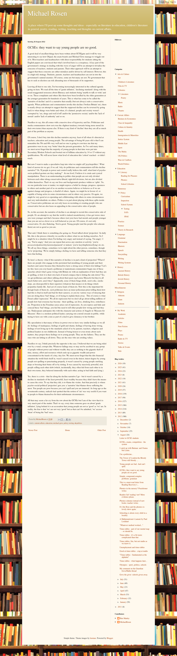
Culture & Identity (125, 127)
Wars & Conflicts (124, 160)
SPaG (126, 216)
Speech (120, 250)
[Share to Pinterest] (69, 419)
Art (119, 77)
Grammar (121, 238)
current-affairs (40, 423)
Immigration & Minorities (128, 135)
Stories (120, 343)
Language (121, 234)
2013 (120, 412)
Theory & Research (125, 229)
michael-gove (58, 423)
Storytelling (122, 254)
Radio (120, 106)
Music (120, 102)
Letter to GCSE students (129, 438)
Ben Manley (124, 618)
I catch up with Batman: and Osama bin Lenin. (134, 449)
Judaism (121, 303)
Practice (121, 221)
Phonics (124, 180)
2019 (120, 389)
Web (119, 351)
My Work (121, 310)
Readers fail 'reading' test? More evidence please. (132, 495)
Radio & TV (123, 338)
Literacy (124, 172)
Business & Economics (127, 118)
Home (67, 430)
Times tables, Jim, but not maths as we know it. (133, 542)
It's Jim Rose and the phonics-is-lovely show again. (132, 507)
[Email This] (59, 419)
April (122, 590)
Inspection (125, 200)
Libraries (121, 90)
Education (121, 168)
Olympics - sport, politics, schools (133, 564)
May (122, 587)
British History (124, 275)
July (122, 579)
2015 (120, 405)
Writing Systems (124, 262)
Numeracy (122, 188)
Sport (120, 147)
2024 (120, 371)
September (124, 431)
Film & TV (122, 86)
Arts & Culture (123, 74)
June (122, 583)
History (120, 267)
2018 (120, 393)
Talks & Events (124, 347)
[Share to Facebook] (67, 419)
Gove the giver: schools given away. (134, 574)
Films (120, 322)
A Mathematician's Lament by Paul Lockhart (133, 520)
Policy (123, 192)
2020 (120, 386)
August (123, 434)
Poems (120, 334)
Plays (120, 330)
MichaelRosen (125, 622)
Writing (121, 258)
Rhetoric (121, 246)
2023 (120, 374)
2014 (120, 408)
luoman (93, 638)
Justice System (123, 139)
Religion (120, 292)
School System (127, 204)
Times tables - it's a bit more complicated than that (131, 536)
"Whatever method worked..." (131, 525)
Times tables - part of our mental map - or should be (134, 530)
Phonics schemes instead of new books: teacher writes (132, 501)
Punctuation (122, 242)
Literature (124, 94)
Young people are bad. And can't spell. (132, 465)
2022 (120, 378)
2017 (120, 397)
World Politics (123, 164)
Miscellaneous (120, 287)
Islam (120, 299)
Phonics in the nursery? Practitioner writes (134, 489)
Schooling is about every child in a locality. (133, 514)
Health (120, 131)
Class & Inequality (125, 123)
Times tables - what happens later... (133, 561)
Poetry (123, 97)
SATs (126, 212)
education (48, 423)
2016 (120, 401)
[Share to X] (64, 419)
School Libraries (127, 184)
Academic (122, 314)
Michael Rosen (47, 13)
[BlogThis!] (61, 419)
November (124, 423)
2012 (120, 416)
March (123, 594)
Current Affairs (123, 115)
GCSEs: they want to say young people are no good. (132, 471)
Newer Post (32, 430)
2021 (120, 382)
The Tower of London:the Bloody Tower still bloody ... (133, 459)
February (124, 598)
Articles (121, 318)
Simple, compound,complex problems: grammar (131, 477)
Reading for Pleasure (129, 175)
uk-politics (78, 423)
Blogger (110, 638)
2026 (120, 363)
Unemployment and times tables (132, 547)
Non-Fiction (122, 326)
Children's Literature (126, 82)
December (124, 419)
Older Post (101, 430)
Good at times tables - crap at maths (134, 551)
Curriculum (125, 196)
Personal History (124, 283)
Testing (126, 208)
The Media (122, 151)
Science (121, 225)
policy (66, 423)
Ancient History (124, 270)
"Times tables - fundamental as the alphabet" (133, 555)
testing (71, 423)
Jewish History (123, 279)
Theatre (121, 110)
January (123, 602)
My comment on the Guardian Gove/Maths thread (131, 569)
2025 (120, 367)
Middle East (122, 143)
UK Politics (122, 155)
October (123, 427)
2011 (120, 606)
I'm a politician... (126, 454)
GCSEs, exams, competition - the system (133, 443)
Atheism (121, 295)
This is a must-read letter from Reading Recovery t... (132, 483)
